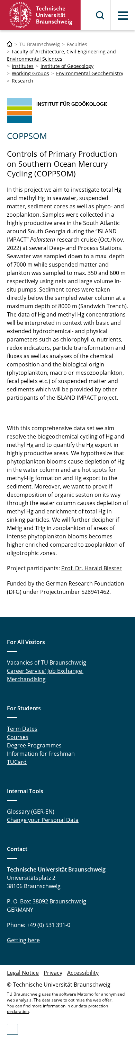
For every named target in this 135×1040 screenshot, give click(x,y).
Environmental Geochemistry (89, 73)
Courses (17, 737)
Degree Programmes (34, 745)
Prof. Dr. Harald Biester (91, 568)
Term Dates (22, 729)
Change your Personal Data (43, 820)
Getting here (23, 940)
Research (22, 80)
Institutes (23, 66)
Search (100, 15)
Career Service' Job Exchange (45, 671)
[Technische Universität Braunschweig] (40, 15)
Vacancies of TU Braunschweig (46, 662)
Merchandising (26, 679)
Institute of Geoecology (66, 66)
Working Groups (30, 73)
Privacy (53, 973)
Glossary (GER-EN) (30, 811)
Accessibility (83, 973)
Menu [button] (123, 15)
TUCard (17, 762)
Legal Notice (23, 973)
